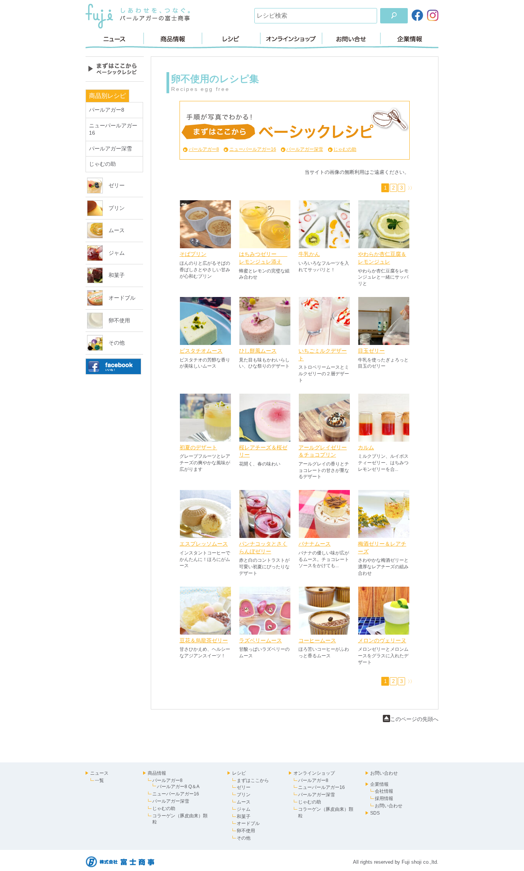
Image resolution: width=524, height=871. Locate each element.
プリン (117, 208)
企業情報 (409, 38)
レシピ (231, 38)
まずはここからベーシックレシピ (115, 69)
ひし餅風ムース (258, 351)
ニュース (114, 38)
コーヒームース (317, 640)
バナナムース (314, 544)
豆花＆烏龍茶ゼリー (204, 640)
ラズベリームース (260, 640)
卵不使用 (119, 320)
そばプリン (193, 254)
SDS (375, 813)
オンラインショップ (291, 38)
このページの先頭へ (414, 719)
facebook (113, 366)
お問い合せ (351, 38)
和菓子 (117, 275)
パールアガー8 (106, 110)
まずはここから (253, 780)
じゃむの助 (102, 164)
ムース (117, 230)
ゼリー (117, 185)
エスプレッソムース (204, 544)
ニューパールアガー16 (252, 149)
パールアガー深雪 (110, 148)
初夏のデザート (198, 447)
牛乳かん (309, 254)
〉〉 (410, 188)
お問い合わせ (384, 773)
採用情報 (384, 798)
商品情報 (173, 38)
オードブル (122, 298)
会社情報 (384, 791)
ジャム (117, 253)
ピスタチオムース (201, 351)
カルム (366, 447)
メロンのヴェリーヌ (382, 640)
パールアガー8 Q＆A (178, 786)
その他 (117, 343)
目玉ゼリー (371, 351)
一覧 (99, 780)
